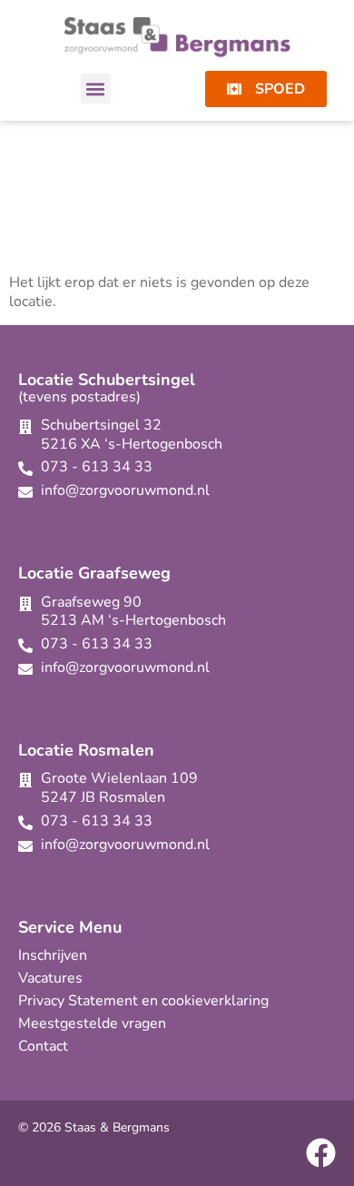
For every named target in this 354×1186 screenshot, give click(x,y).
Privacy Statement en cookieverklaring (143, 1001)
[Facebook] (321, 1153)
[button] (96, 89)
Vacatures (50, 978)
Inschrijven (52, 955)
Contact (43, 1046)
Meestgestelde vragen (92, 1023)
